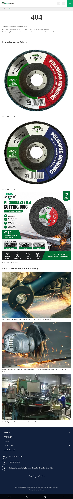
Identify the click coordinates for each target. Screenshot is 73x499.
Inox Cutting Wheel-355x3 (10, 262)
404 (10, 9)
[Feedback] (45, 496)
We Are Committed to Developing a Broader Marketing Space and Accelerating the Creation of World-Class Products (34, 371)
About (7, 433)
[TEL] (27, 496)
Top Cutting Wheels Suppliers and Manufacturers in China (19, 422)
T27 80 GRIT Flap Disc (9, 189)
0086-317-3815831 (14, 462)
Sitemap (31, 490)
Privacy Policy (40, 490)
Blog (6, 441)
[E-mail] (9, 496)
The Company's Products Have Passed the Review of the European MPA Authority (27, 319)
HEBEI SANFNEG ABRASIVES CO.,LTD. (34, 487)
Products (8, 437)
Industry (8, 445)
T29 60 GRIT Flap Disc (9, 116)
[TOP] (64, 496)
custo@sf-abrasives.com (16, 456)
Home (6, 9)
